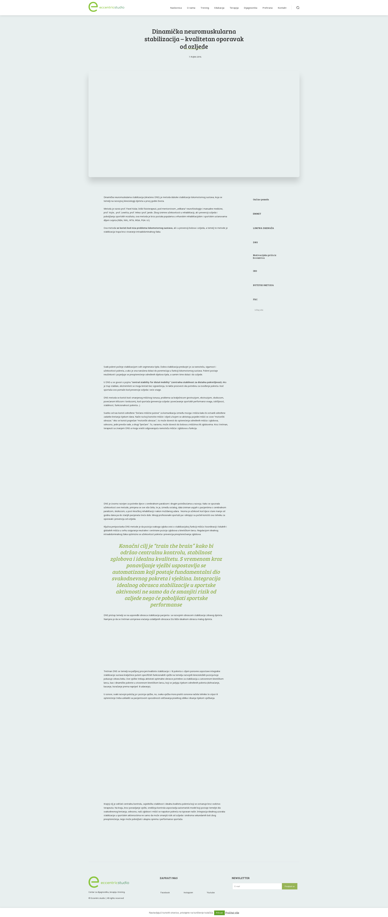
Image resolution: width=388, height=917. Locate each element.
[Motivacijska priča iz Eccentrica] (242, 256)
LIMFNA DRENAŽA (263, 228)
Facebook (165, 892)
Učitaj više (259, 310)
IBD (255, 270)
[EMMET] (242, 214)
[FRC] (242, 299)
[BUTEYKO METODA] (242, 285)
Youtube (211, 892)
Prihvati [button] (219, 913)
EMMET (257, 213)
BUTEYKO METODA (263, 285)
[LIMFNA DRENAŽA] (242, 228)
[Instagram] (187, 887)
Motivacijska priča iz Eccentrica (264, 256)
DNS (255, 242)
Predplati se (290, 886)
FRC (255, 299)
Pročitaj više (232, 912)
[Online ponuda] (242, 199)
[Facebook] (164, 887)
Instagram (188, 892)
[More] (201, 835)
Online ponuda (261, 199)
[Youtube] (210, 887)
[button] (297, 7)
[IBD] (242, 271)
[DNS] (242, 242)
